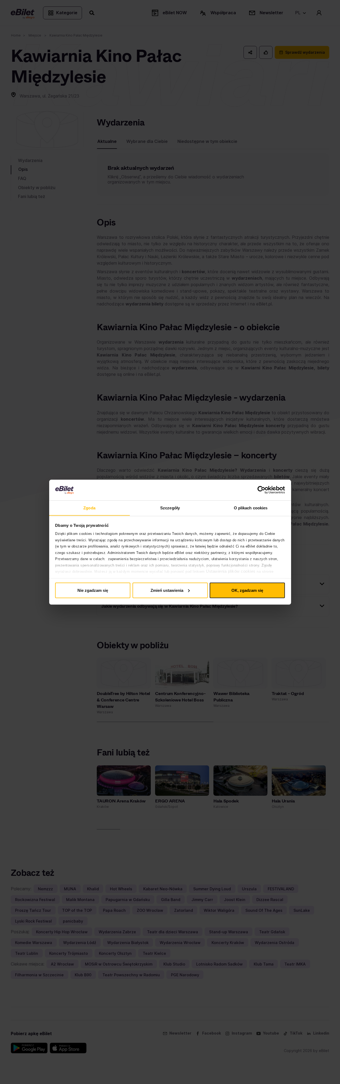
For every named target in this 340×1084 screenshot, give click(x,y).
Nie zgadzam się (92, 590)
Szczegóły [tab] (170, 507)
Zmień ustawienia (167, 590)
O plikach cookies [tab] (251, 507)
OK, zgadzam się (247, 590)
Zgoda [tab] (89, 507)
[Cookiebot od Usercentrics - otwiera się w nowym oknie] (261, 490)
